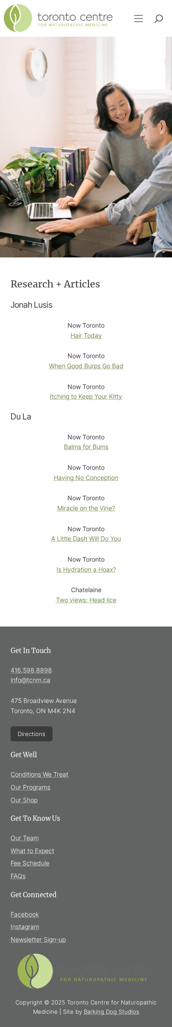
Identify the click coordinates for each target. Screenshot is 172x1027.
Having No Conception (86, 477)
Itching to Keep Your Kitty (86, 396)
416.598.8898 (31, 670)
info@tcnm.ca (30, 679)
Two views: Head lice (86, 600)
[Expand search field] (158, 18)
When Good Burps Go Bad (86, 366)
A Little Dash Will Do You (86, 538)
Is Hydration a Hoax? (86, 569)
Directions (31, 733)
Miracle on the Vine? (86, 508)
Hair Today (86, 335)
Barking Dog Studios (111, 1011)
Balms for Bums (86, 446)
